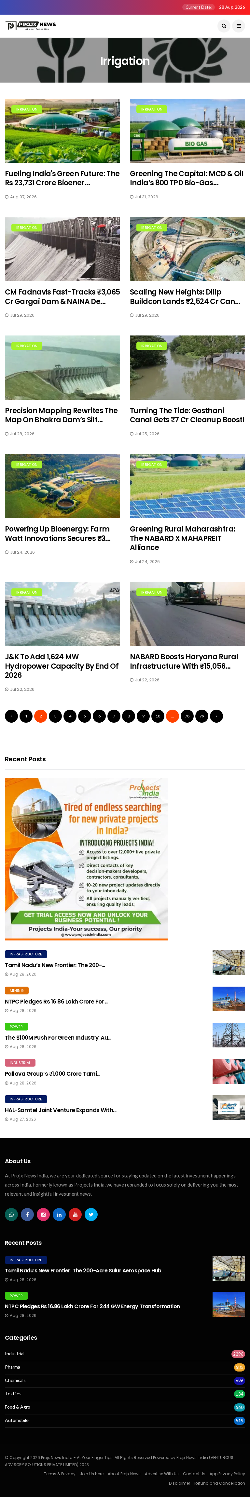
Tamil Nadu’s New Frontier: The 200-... (55, 965)
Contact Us (194, 1474)
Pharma (12, 1367)
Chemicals (15, 1380)
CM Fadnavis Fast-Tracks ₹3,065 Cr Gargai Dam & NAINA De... (62, 297)
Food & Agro (17, 1407)
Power (16, 1026)
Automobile (17, 1420)
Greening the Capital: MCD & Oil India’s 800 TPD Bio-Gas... (186, 178)
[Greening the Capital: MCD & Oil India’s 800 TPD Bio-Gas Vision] (187, 131)
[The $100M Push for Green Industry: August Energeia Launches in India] (229, 1035)
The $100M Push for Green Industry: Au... (58, 1038)
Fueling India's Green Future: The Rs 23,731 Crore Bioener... (62, 178)
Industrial (20, 1062)
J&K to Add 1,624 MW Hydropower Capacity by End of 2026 (61, 666)
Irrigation (26, 109)
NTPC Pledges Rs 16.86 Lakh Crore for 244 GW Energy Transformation (92, 1306)
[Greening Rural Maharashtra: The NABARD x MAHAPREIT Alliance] (187, 486)
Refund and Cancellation (219, 1483)
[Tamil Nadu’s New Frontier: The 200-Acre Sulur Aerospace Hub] (229, 962)
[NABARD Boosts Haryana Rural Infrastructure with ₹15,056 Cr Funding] (187, 614)
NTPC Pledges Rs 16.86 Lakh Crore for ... (56, 1001)
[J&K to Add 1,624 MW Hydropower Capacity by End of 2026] (62, 614)
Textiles (13, 1393)
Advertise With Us (162, 1474)
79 (202, 716)
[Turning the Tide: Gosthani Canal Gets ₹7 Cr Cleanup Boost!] (187, 367)
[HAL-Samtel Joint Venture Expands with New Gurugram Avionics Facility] (229, 1107)
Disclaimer (179, 1483)
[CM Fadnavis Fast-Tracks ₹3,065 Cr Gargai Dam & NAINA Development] (62, 249)
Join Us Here (92, 1474)
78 (187, 716)
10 (158, 716)
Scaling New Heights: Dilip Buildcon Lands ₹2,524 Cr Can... (185, 297)
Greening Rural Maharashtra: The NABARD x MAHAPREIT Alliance (182, 538)
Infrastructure (26, 954)
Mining (17, 990)
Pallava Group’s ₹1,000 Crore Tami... (52, 1074)
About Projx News (124, 1474)
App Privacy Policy (227, 1474)
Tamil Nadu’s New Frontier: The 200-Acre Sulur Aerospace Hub (83, 1270)
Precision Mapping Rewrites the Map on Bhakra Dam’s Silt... (61, 415)
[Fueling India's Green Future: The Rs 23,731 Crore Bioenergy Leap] (62, 131)
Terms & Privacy (60, 1474)
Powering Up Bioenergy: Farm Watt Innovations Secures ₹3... (57, 534)
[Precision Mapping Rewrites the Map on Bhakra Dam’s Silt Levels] (62, 367)
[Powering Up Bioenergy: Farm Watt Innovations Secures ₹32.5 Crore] (62, 486)
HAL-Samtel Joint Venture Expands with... (61, 1110)
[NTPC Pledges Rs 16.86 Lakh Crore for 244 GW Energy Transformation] (229, 999)
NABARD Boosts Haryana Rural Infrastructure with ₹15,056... (184, 661)
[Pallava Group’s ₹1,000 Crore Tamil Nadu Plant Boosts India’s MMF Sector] (229, 1071)
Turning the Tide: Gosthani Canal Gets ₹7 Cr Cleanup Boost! (187, 415)
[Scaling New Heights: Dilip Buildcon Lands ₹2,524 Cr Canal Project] (187, 249)
